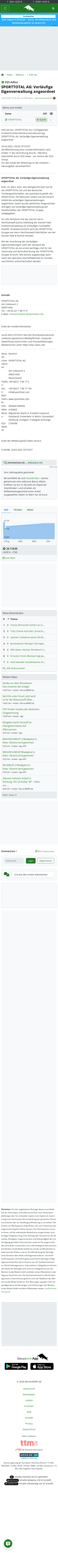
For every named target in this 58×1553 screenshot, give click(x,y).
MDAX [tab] (30, 509)
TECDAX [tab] (18, 509)
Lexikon (29, 1400)
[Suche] (53, 8)
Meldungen (21, 74)
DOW (42, 1)
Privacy (29, 1423)
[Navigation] (5, 8)
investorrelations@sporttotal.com (26, 314)
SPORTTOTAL (15, 119)
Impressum (29, 1388)
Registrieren (45, 860)
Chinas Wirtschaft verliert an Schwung (30, 625)
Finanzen (29, 1406)
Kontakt (29, 1417)
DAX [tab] (6, 509)
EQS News (34, 74)
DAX (15, 1)
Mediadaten (29, 1394)
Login (31, 860)
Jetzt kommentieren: (44, 98)
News (10, 74)
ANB (29, 1411)
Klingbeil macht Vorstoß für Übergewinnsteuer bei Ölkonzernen (17, 726)
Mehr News (9, 794)
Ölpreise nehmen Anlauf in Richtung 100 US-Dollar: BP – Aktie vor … (21, 782)
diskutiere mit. (35, 462)
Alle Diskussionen (16, 668)
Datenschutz (29, 1429)
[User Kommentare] (8, 1544)
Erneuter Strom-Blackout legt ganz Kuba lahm (34, 655)
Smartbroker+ (33, 478)
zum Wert (9, 557)
